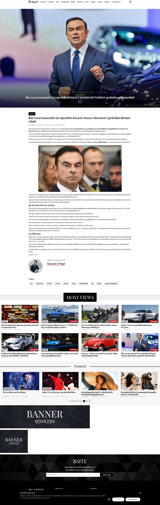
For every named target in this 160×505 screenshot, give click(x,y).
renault (66, 283)
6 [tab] (84, 401)
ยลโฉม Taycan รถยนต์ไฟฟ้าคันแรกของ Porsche (136, 326)
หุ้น (92, 283)
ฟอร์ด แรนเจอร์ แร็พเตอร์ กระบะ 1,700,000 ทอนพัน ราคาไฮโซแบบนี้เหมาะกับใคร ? (59, 326)
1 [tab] (70, 401)
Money (73, 2)
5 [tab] (81, 401)
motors (49, 283)
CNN (35, 255)
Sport (86, 2)
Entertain (65, 2)
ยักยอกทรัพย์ (83, 283)
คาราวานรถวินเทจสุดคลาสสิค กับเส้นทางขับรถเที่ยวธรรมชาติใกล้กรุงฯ (99, 326)
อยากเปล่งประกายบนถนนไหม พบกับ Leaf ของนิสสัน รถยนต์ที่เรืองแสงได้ (59, 354)
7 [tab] (87, 401)
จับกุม (74, 283)
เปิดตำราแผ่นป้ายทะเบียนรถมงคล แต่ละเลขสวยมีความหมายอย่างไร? (19, 326)
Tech (57, 2)
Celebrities (116, 2)
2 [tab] (73, 401)
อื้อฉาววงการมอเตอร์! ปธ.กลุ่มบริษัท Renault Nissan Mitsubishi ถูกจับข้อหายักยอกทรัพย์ (138, 354)
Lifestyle (43, 2)
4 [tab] (79, 401)
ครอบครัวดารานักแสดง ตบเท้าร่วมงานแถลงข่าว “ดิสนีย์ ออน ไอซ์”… (135, 393)
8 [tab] (90, 401)
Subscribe (107, 475)
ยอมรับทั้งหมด (133, 499)
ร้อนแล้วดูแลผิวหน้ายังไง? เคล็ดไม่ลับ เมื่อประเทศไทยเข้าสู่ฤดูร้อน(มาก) (54, 393)
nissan (58, 283)
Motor (79, 2)
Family (93, 2)
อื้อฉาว (99, 283)
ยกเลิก (118, 499)
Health (51, 2)
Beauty (107, 2)
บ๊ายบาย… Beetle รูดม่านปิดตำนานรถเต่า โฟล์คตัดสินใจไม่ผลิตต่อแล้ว (99, 354)
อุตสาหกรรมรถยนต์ (111, 283)
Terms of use (59, 488)
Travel (100, 2)
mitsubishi (39, 283)
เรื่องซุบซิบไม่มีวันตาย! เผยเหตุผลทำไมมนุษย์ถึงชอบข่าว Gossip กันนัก (95, 393)
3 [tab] (76, 401)
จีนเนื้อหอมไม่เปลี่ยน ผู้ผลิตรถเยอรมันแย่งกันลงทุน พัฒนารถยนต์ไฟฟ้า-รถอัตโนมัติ (19, 354)
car (31, 283)
